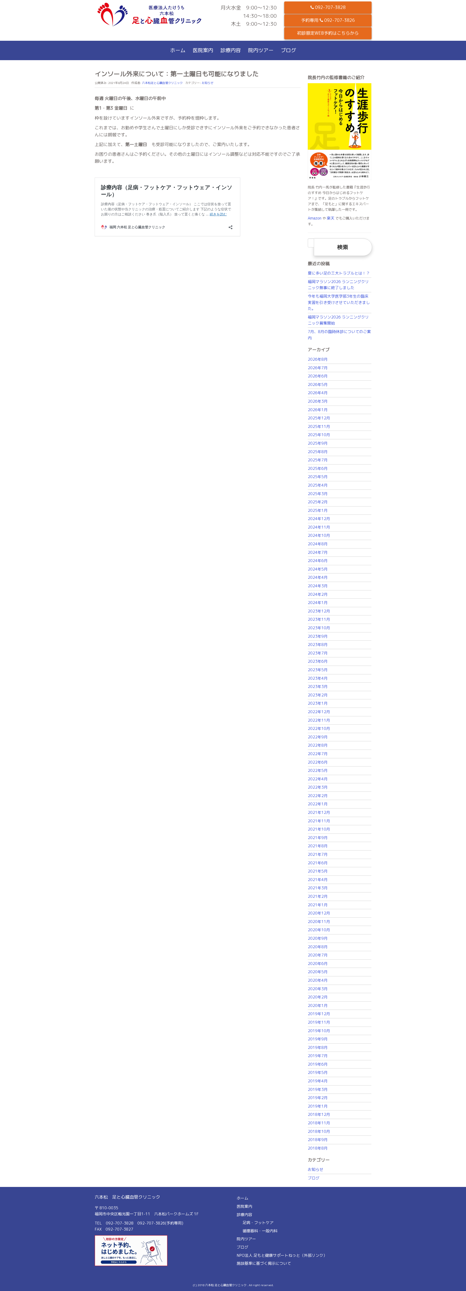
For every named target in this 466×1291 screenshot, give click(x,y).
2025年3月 (318, 493)
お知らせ (207, 83)
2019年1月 (318, 1106)
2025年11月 (319, 426)
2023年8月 (318, 644)
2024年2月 (318, 594)
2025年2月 (318, 502)
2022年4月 (318, 779)
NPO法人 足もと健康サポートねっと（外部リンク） (282, 1255)
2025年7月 (318, 460)
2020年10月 (319, 929)
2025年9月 (318, 443)
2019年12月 (319, 1013)
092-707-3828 (330, 7)
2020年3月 (318, 988)
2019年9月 (318, 1039)
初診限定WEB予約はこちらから (328, 33)
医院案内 (203, 50)
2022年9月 (318, 737)
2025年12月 (319, 418)
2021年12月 (319, 812)
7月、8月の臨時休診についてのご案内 (339, 335)
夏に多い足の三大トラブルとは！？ (339, 273)
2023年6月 (318, 661)
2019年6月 (318, 1064)
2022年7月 (318, 753)
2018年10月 (319, 1131)
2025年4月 (318, 485)
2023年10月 (319, 627)
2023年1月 (318, 703)
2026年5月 (318, 384)
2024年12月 (319, 518)
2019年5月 (318, 1072)
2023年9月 (318, 636)
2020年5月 (318, 971)
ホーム (177, 50)
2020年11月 (319, 921)
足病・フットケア (258, 1222)
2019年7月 (318, 1055)
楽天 (330, 218)
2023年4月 (318, 678)
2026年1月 (318, 409)
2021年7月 (318, 854)
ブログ (288, 50)
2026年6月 (318, 376)
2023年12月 (319, 611)
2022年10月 (319, 728)
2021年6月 (318, 863)
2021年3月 (318, 888)
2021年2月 (318, 896)
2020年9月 (318, 938)
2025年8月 (318, 451)
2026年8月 (318, 359)
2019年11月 (319, 1022)
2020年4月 (318, 980)
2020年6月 (318, 963)
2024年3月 (318, 585)
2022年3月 (318, 787)
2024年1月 (318, 602)
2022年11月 (319, 720)
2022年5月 (318, 770)
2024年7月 (318, 552)
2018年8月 (318, 1148)
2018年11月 (319, 1123)
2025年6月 (318, 468)
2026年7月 (318, 367)
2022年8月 (318, 745)
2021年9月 (318, 837)
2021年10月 (319, 829)
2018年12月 (319, 1114)
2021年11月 (319, 821)
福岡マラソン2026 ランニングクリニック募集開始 (338, 320)
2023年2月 (318, 695)
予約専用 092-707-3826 (328, 20)
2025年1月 (318, 510)
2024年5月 (318, 569)
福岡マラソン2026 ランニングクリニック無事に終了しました (338, 285)
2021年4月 (318, 879)
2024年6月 (318, 560)
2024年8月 (318, 544)
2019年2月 (318, 1097)
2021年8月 (318, 846)
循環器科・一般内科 (259, 1231)
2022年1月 (318, 804)
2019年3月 (318, 1089)
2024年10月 (319, 535)
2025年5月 (318, 476)
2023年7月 (318, 653)
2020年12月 (319, 913)
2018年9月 (318, 1139)
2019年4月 (318, 1081)
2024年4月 (318, 577)
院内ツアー (261, 50)
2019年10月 (319, 1030)
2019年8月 (318, 1047)
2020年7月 (318, 955)
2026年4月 (318, 392)
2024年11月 (319, 527)
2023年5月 (318, 669)
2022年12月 (319, 711)
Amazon (314, 218)
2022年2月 (318, 795)
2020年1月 (318, 1005)
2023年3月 (318, 686)
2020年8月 (318, 946)
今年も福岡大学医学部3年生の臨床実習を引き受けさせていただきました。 (339, 302)
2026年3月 (318, 401)
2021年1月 (318, 904)
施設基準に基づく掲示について (264, 1263)
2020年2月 (318, 997)
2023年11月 (319, 619)
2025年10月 (319, 434)
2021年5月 (318, 871)
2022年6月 (318, 762)
